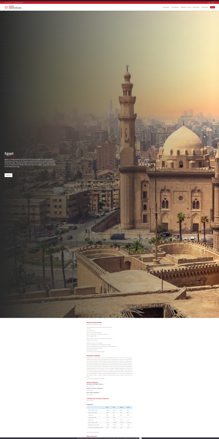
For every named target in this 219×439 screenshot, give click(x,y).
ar (212, 2)
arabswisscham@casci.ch (19, 2)
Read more (8, 175)
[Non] (217, 438)
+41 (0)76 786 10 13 (9, 2)
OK (140, 438)
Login (209, 2)
